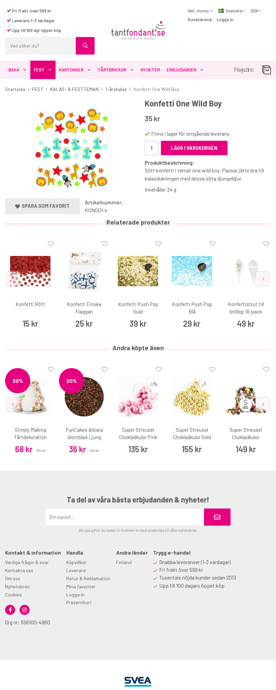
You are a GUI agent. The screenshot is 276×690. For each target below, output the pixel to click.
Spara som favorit (45, 206)
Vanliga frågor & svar (27, 562)
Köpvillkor (76, 562)
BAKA (13, 69)
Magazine (244, 69)
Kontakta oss (19, 570)
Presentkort (79, 602)
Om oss (12, 578)
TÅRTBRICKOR (112, 69)
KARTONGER (71, 69)
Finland (124, 562)
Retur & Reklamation (88, 578)
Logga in (225, 19)
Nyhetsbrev (17, 586)
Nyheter (150, 69)
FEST (39, 69)
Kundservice (200, 19)
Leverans (76, 570)
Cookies (13, 594)
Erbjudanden (181, 69)
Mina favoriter (81, 586)
